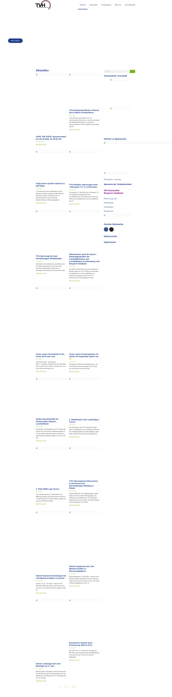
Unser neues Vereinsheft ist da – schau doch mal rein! (51, 355)
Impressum (110, 242)
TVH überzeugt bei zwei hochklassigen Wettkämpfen (49, 257)
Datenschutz (110, 236)
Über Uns (118, 5)
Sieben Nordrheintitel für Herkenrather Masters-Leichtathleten (47, 421)
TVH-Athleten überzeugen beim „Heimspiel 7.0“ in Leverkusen (83, 186)
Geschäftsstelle (130, 5)
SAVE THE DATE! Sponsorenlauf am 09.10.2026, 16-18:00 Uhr (51, 138)
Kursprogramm (106, 5)
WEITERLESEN (41, 144)
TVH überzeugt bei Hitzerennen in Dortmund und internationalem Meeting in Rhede (83, 484)
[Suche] (132, 71)
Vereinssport (93, 5)
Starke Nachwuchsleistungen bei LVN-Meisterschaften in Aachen (51, 577)
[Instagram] (111, 229)
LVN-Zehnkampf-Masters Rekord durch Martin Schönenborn (84, 111)
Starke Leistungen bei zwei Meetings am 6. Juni (48, 665)
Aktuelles (83, 5)
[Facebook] (106, 229)
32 (73, 687)
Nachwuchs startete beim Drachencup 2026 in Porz (80, 644)
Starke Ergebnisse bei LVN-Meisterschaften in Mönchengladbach (81, 568)
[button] (3, 37)
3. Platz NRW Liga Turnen (47, 489)
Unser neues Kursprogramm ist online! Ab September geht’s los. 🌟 (84, 356)
